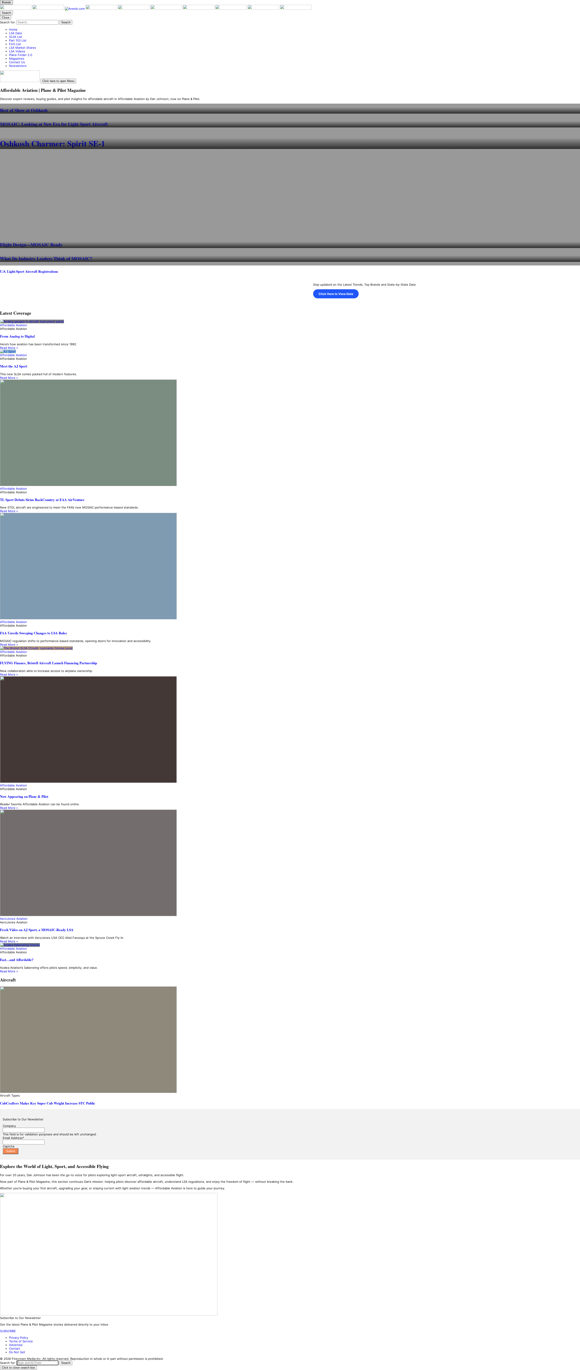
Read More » (9, 348)
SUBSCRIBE (8, 1331)
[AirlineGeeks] (102, 8)
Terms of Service (21, 1341)
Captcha (8, 1146)
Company (9, 1126)
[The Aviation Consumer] (199, 8)
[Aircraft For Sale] (134, 8)
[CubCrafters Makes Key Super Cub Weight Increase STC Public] (290, 1040)
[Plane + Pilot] (16, 8)
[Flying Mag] (48, 8)
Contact (14, 1348)
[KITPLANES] (166, 8)
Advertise (16, 1345)
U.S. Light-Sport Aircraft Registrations (29, 271)
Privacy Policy (18, 1337)
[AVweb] (75, 8)
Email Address (13, 1138)
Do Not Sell (17, 1352)
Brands (6, 2)
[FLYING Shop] (296, 8)
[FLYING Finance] (231, 8)
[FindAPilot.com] (264, 8)
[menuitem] (294, 29)
